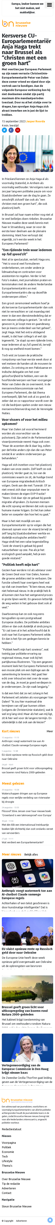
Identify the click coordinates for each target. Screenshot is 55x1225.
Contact (6, 1192)
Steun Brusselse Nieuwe (17, 1206)
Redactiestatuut (11, 1129)
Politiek (6, 1147)
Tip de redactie (11, 1183)
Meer (50, 731)
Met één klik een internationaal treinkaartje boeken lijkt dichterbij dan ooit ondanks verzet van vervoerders (27, 828)
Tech (5, 1156)
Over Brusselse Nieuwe (16, 1179)
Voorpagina (9, 1142)
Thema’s (7, 1165)
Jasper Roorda (35, 121)
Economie (8, 1151)
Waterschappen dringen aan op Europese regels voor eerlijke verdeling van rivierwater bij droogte (26, 797)
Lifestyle (7, 1161)
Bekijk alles (31, 854)
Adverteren (9, 1188)
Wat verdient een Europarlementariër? (23, 842)
